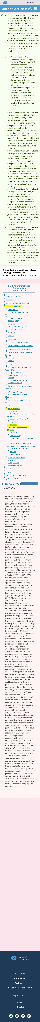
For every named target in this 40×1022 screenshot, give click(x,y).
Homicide (11, 332)
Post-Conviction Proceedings (16, 475)
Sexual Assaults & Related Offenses (20, 346)
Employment (20, 983)
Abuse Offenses (14, 339)
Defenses (9, 469)
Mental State (14, 411)
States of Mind (13, 310)
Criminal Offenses (13, 306)
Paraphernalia (15, 454)
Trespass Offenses (15, 372)
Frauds (10, 364)
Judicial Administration (14, 479)
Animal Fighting (13, 321)
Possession (14, 422)
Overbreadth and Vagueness (18, 326)
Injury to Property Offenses (17, 375)
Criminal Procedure (13, 296)
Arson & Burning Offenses (17, 380)
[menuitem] (11, 1016)
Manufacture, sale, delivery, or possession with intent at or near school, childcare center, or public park (21, 446)
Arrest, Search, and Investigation (17, 303)
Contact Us (20, 974)
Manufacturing (15, 432)
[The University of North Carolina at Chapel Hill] (4, 2)
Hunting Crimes (13, 463)
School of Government (15, 8)
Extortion (11, 361)
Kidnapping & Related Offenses (19, 349)
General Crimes (13, 324)
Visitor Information (20, 978)
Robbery (11, 358)
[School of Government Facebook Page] (11, 1017)
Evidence (9, 300)
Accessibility (31, 3)
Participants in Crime (15, 318)
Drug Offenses (14, 409)
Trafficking (13, 452)
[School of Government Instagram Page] (29, 1017)
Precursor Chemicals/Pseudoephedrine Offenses (18, 427)
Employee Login (20, 1002)
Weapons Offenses (15, 392)
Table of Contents (19, 290)
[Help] (30, 8)
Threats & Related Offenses (18, 342)
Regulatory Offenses (15, 465)
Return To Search (30, 483)
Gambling (11, 405)
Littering (11, 378)
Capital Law (10, 472)
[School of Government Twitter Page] (17, 1017)
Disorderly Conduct (15, 383)
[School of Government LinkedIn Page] (23, 1017)
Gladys (20, 1007)
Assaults (11, 336)
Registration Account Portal (20, 988)
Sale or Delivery (15, 436)
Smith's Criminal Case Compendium (19, 286)
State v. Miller (10, 483)
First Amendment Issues (16, 329)
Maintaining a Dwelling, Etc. (19, 419)
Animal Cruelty (13, 460)
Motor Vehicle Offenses (16, 458)
